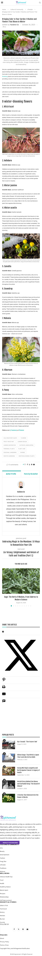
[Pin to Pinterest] (31, 464)
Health (2, 883)
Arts (1, 848)
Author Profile (11, 474)
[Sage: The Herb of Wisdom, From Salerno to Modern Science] (21, 581)
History (2, 912)
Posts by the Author (31, 474)
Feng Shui (3, 861)
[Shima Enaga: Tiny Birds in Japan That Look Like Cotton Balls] (8, 758)
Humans (2, 915)
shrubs (22, 452)
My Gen (2, 919)
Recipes (2, 893)
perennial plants (9, 449)
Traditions (3, 868)
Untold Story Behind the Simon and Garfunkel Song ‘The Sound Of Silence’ (28, 783)
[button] (4, 587)
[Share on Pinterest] (4, 681)
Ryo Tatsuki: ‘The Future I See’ (27, 742)
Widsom (2, 871)
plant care (21, 449)
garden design (22, 441)
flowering (5, 76)
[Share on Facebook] (27, 464)
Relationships (4, 897)
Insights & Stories (8, 902)
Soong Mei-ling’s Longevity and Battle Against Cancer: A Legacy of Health (28, 770)
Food (1, 880)
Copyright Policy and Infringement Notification (15, 948)
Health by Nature (5, 887)
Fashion (2, 858)
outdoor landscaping (26, 445)
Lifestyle (30, 9)
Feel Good (3, 909)
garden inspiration (10, 445)
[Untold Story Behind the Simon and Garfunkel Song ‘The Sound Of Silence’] (8, 784)
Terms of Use (4, 945)
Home (4, 9)
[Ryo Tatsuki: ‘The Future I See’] (8, 745)
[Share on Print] (3, 688)
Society (2, 922)
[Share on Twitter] (29, 464)
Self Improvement (6, 900)
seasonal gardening (10, 452)
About (2, 938)
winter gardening (9, 456)
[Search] (40, 3)
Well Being (4, 873)
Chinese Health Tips (6, 876)
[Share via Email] (34, 464)
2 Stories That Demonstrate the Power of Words (27, 796)
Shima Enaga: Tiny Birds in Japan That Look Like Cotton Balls (28, 756)
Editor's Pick (4, 905)
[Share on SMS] (4, 702)
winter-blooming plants (26, 456)
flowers (23, 438)
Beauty (2, 851)
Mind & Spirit (4, 890)
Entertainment (4, 854)
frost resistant (9, 441)
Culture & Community (16, 9)
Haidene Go (14, 25)
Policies (3, 935)
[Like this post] (25, 464)
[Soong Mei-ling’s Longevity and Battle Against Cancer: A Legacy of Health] (8, 771)
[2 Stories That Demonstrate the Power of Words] (8, 798)
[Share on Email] (4, 695)
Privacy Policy (4, 941)
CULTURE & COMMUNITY (9, 844)
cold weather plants (10, 438)
